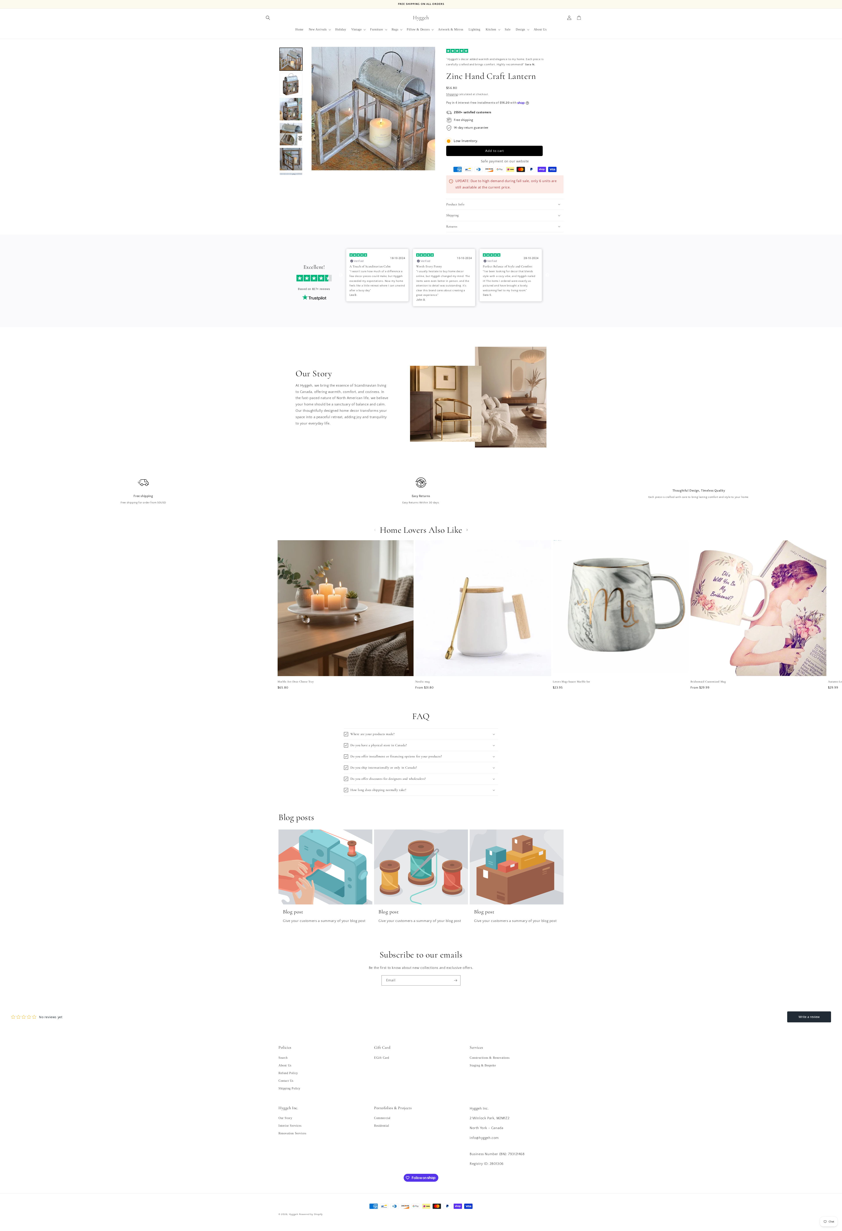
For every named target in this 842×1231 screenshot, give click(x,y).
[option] (377, 277)
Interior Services (289, 1126)
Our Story (285, 1118)
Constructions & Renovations (489, 1057)
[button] (268, 18)
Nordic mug (422, 681)
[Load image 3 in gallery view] (291, 109)
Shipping (452, 94)
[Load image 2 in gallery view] (291, 84)
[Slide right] (467, 530)
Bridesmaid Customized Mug (708, 681)
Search (283, 1057)
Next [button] (547, 275)
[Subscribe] (455, 980)
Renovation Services (292, 1133)
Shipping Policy (289, 1088)
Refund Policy (288, 1073)
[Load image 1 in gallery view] (291, 59)
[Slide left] (375, 530)
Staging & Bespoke (483, 1065)
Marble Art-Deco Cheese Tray (296, 681)
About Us (284, 1065)
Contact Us (285, 1080)
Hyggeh (293, 1214)
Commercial (382, 1118)
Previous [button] (341, 275)
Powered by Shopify (311, 1214)
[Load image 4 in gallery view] (291, 134)
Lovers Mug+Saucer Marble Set (571, 681)
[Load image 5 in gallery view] (291, 159)
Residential (381, 1126)
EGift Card (381, 1057)
